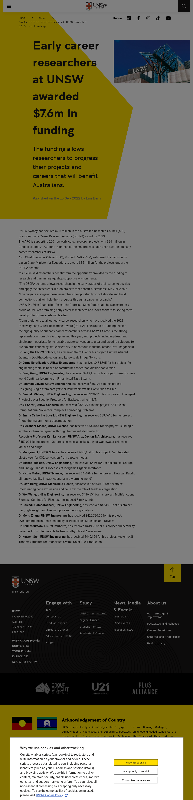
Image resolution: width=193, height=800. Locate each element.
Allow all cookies (136, 762)
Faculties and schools (163, 623)
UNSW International (93, 613)
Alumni (50, 643)
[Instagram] (148, 18)
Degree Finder (89, 620)
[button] (172, 573)
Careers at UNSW (57, 629)
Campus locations (159, 630)
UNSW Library (156, 643)
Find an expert (56, 623)
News (42, 18)
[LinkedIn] (129, 18)
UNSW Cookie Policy (52, 795)
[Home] (96, 6)
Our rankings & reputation (157, 615)
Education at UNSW (58, 636)
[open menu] (9, 6)
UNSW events (121, 623)
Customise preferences (136, 780)
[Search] (184, 6)
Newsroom (119, 616)
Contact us (53, 616)
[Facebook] (138, 18)
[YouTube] (168, 18)
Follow (117, 18)
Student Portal (90, 626)
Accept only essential (136, 771)
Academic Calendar (92, 633)
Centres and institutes (163, 637)
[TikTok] (158, 18)
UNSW (22, 18)
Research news (123, 629)
